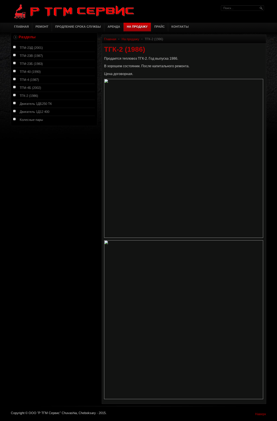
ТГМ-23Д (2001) (31, 48)
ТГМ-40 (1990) (30, 72)
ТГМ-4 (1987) (29, 80)
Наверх (260, 414)
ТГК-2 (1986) (29, 96)
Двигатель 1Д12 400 (34, 112)
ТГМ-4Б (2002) (30, 88)
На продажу (130, 39)
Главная (110, 39)
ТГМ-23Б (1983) (31, 64)
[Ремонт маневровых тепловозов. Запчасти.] (78, 11)
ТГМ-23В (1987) (31, 56)
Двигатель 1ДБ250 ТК (36, 104)
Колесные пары (31, 120)
